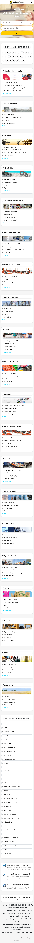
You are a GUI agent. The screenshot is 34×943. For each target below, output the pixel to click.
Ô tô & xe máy (8, 810)
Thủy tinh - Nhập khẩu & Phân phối (14, 88)
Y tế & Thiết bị (9, 523)
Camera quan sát (9, 502)
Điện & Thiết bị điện (11, 297)
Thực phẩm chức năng (10, 537)
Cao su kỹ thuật (8, 670)
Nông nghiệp (9, 685)
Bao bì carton (8, 608)
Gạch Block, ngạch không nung (13, 117)
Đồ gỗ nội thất (8, 443)
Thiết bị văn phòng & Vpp (11, 838)
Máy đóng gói (8, 634)
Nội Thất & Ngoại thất (12, 265)
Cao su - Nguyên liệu (10, 664)
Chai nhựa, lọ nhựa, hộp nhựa (13, 376)
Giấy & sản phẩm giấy (12, 233)
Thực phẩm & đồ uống (10, 834)
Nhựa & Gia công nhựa (12, 362)
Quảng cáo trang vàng (18, 874)
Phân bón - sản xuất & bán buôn (13, 705)
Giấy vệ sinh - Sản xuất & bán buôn (14, 249)
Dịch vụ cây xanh (9, 285)
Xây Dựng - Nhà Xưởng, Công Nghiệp (15, 152)
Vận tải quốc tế (8, 473)
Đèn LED (6, 279)
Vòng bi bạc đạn (8, 185)
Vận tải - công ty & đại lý (11, 567)
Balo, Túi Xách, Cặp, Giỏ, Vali (12, 91)
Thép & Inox (7, 826)
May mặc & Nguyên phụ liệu (15, 200)
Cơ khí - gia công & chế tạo (12, 341)
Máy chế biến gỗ (9, 640)
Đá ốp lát (6, 120)
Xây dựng (7, 136)
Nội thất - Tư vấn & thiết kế (12, 276)
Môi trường (7, 794)
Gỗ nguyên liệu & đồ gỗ (12, 426)
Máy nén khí (7, 188)
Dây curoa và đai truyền (11, 182)
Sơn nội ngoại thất (9, 123)
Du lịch (6, 763)
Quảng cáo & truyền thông (12, 818)
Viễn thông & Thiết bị (10, 845)
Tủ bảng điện (7, 314)
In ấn (5, 783)
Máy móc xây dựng (9, 632)
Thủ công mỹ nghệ (9, 830)
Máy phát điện (8, 317)
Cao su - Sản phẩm (9, 667)
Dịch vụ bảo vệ (8, 508)
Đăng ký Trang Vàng (10, 897)
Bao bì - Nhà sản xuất (10, 599)
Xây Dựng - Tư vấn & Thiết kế (12, 150)
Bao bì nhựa (7, 379)
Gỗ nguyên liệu (8, 438)
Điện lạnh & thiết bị (9, 751)
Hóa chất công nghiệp (10, 408)
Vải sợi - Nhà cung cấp (10, 220)
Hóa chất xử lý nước (10, 411)
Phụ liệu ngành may (10, 217)
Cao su (6, 653)
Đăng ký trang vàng (18, 865)
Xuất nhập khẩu (10, 459)
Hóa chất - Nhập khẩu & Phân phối (14, 405)
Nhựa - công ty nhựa (10, 373)
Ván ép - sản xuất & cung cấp (12, 441)
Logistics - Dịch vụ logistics (12, 476)
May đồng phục (8, 214)
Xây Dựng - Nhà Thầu (10, 147)
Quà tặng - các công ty (10, 82)
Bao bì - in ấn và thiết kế (11, 602)
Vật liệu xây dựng (10, 103)
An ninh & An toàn (10, 491)
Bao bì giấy (7, 252)
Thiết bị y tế (7, 540)
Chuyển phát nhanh (9, 575)
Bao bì (7, 588)
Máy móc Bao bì (8, 637)
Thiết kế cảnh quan (9, 282)
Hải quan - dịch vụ (9, 478)
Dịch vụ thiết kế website (18, 885)
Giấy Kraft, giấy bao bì (10, 247)
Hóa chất (7, 394)
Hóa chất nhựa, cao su (10, 414)
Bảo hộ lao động (9, 732)
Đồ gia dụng (7, 755)
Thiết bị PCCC (8, 511)
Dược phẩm (7, 535)
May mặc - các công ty (10, 211)
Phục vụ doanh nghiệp (11, 759)
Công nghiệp (8, 168)
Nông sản (6, 696)
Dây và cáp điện (8, 311)
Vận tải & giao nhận (11, 556)
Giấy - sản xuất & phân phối (12, 244)
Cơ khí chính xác (9, 344)
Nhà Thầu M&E (8, 155)
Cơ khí (7, 330)
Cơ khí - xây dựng (9, 349)
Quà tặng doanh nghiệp (13, 71)
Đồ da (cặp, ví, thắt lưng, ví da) (13, 85)
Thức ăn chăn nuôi (9, 702)
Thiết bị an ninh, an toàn (11, 505)
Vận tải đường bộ (9, 570)
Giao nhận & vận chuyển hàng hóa (14, 573)
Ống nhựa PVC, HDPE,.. (11, 381)
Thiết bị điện (7, 308)
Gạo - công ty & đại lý (10, 699)
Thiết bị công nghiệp (10, 179)
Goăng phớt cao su (9, 672)
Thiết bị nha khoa (9, 543)
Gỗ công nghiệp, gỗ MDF (11, 446)
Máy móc (7, 620)
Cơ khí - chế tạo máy (10, 346)
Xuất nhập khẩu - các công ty (12, 470)
